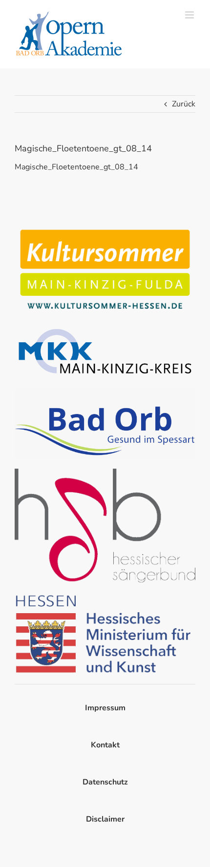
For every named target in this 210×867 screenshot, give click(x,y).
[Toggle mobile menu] (190, 15)
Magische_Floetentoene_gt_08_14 (76, 167)
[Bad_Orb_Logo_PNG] (105, 392)
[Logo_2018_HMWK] (105, 596)
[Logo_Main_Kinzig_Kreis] (105, 328)
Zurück (183, 104)
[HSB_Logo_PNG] (105, 472)
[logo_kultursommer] (105, 228)
